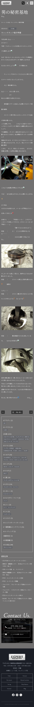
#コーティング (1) (9, 531)
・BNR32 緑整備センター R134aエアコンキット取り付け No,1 (17, 574)
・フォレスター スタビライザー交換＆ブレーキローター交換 (17, 591)
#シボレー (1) (8, 491)
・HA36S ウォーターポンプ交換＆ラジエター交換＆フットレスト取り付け (17, 600)
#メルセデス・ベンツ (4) (11, 498)
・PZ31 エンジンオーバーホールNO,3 (13, 595)
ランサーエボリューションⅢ (11, 480)
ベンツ (5, 500)
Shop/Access (24, 684)
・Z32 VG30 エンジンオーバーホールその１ (14, 561)
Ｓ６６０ (16, 466)
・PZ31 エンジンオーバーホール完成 (13, 578)
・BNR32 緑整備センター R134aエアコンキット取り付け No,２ (17, 565)
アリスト (6, 460)
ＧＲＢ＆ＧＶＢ (8, 451)
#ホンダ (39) (7, 464)
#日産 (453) (7, 434)
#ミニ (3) (6, 511)
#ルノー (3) (7, 504)
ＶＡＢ (15, 451)
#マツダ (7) (7, 470)
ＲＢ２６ (27, 437)
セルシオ (23, 457)
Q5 (4, 423)
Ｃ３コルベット (8, 494)
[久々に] (3, 412)
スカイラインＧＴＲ (9, 437)
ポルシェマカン (8, 547)
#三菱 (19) (6, 477)
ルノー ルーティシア (9, 507)
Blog (25, 688)
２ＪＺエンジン (16, 457)
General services (24, 680)
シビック (10, 466)
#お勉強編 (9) (8, 540)
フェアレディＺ (19, 437)
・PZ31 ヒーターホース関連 (10, 581)
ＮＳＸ (5, 466)
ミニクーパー (7, 514)
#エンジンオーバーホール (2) (13, 522)
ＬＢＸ (5, 430)
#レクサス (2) (8, 427)
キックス (15, 441)
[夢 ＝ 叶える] (31, 412)
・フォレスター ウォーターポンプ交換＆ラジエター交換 (17, 586)
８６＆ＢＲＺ (7, 457)
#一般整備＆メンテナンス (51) (13, 527)
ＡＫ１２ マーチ (8, 441)
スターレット (17, 460)
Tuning (9, 684)
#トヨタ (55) (7, 455)
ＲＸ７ (5, 473)
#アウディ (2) (8, 420)
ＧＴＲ (27, 439)
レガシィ (20, 451)
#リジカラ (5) (8, 518)
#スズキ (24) (7, 484)
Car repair (9, 680)
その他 (12, 28)
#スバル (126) (8, 445)
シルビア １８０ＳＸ (18, 439)
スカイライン (7, 439)
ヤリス (11, 460)
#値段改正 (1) (8, 536)
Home (9, 676)
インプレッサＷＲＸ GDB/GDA (12, 448)
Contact (9, 688)
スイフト (15, 487)
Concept (25, 676)
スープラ (25, 460)
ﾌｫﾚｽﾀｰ (26, 451)
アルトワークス (8, 487)
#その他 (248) (8, 544)
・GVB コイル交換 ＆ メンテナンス (13, 569)
